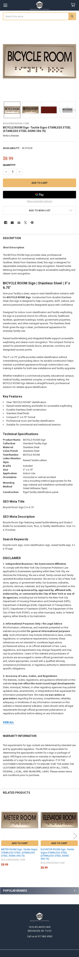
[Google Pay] (39, 194)
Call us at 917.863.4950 (39, 936)
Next (75, 836)
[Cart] (74, 5)
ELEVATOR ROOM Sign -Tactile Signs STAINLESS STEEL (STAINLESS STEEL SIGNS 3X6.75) (57, 854)
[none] (39, 61)
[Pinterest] (32, 222)
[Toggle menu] (5, 5)
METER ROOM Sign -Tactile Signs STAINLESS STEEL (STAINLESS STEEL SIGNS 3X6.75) (19, 852)
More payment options (39, 201)
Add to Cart (20, 843)
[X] (25, 222)
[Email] (12, 222)
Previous (4, 836)
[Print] (19, 222)
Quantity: (9, 165)
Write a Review (11, 135)
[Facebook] (5, 222)
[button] (39, 210)
